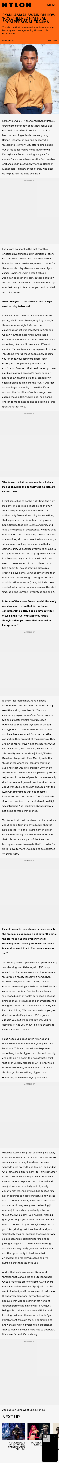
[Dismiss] (54, 1436)
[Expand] (45, 1436)
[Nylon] (16, 5)
